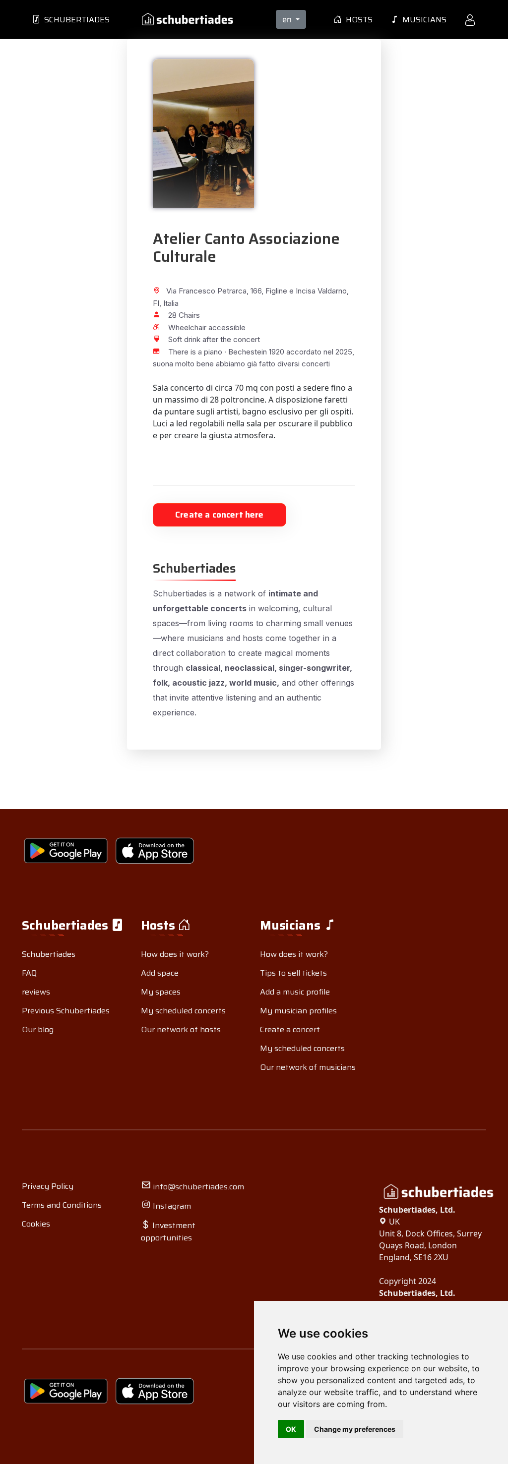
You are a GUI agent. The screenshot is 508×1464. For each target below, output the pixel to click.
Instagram (171, 1206)
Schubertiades (75, 19)
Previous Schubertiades (66, 1010)
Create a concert (290, 1029)
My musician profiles (298, 1010)
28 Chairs (184, 315)
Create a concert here (219, 514)
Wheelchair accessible (207, 327)
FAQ (29, 973)
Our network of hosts (181, 1029)
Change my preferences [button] (354, 1429)
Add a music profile (295, 992)
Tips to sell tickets (293, 973)
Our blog (38, 1029)
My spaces (161, 992)
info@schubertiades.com (197, 1186)
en (288, 19)
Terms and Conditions (62, 1205)
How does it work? (175, 954)
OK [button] (291, 1429)
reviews (36, 992)
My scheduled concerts (183, 1010)
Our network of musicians (308, 1067)
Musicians (422, 19)
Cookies (36, 1224)
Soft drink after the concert (214, 339)
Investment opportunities (168, 1231)
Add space (160, 973)
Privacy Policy (47, 1186)
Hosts (357, 19)
